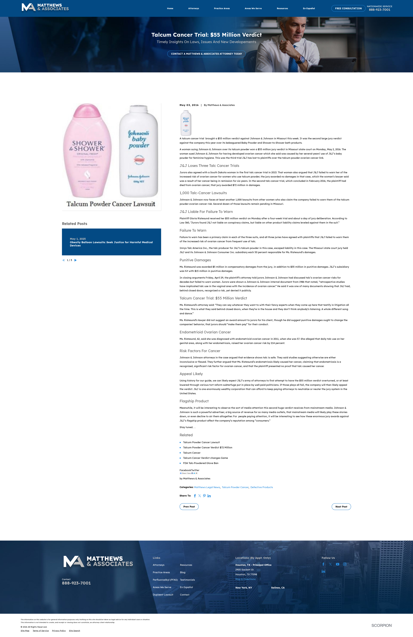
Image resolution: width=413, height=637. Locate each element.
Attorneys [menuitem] (193, 8)
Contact (184, 594)
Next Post (341, 506)
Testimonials (187, 579)
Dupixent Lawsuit (163, 594)
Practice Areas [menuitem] (222, 8)
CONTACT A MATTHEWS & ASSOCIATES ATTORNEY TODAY (206, 53)
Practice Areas (161, 572)
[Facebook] (323, 564)
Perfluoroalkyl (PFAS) (165, 579)
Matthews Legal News (207, 487)
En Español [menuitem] (309, 8)
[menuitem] (25, 631)
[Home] (45, 8)
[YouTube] (337, 564)
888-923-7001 (379, 10)
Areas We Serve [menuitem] (253, 8)
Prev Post (189, 506)
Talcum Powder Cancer (235, 487)
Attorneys (158, 564)
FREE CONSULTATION (348, 8)
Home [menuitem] (170, 8)
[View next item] (75, 260)
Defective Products (261, 487)
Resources (186, 564)
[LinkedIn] (323, 571)
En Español (186, 587)
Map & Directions (245, 579)
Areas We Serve (162, 587)
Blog (182, 572)
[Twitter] (330, 564)
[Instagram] (344, 564)
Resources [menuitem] (282, 8)
